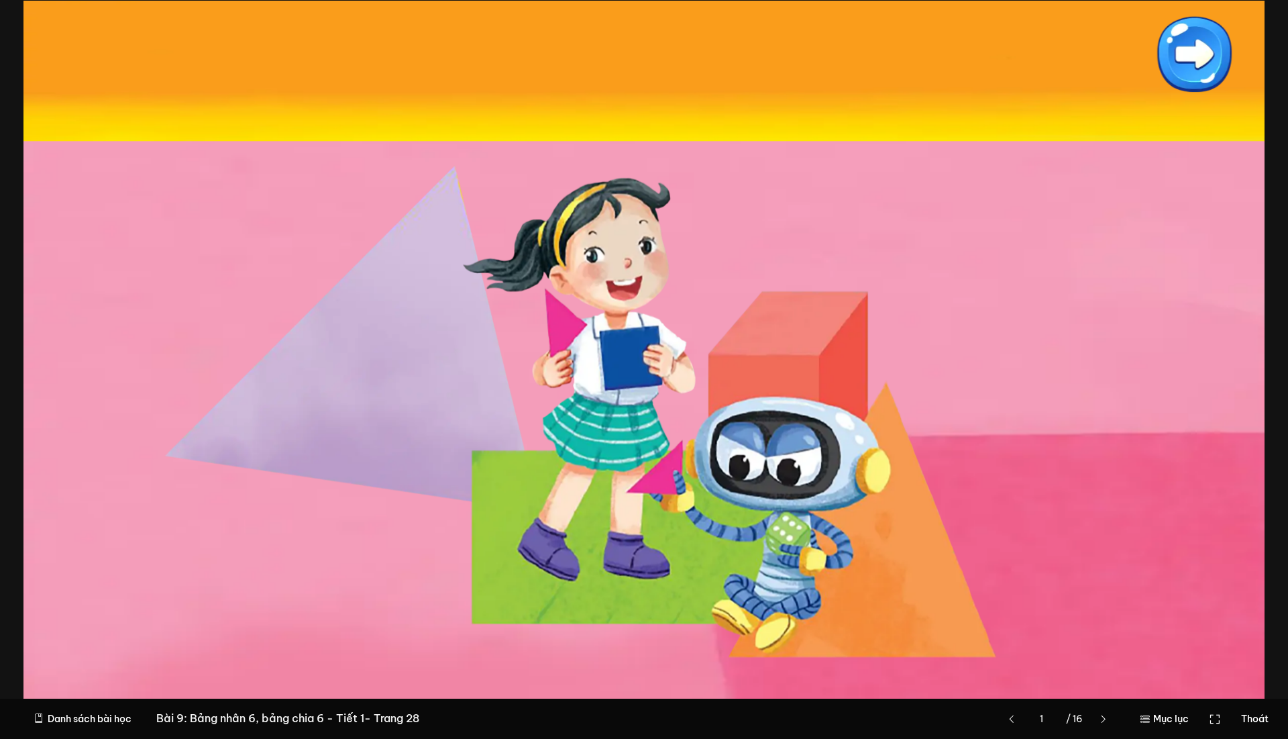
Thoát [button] (1255, 719)
